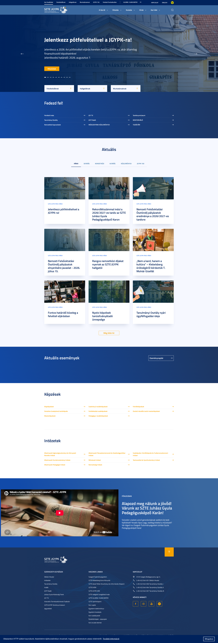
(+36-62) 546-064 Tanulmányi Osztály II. (150, 587)
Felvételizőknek (60, 2)
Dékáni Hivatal (49, 577)
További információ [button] (111, 639)
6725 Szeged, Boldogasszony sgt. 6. (148, 577)
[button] (22, 53)
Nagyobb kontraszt (172, 2)
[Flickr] (159, 604)
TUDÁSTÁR (136, 125)
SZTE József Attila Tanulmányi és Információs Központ (106, 584)
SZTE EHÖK (92, 587)
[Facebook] (135, 604)
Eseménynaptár (156, 358)
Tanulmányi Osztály (51, 120)
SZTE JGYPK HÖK (94, 591)
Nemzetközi (99, 163)
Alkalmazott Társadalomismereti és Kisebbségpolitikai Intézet (107, 454)
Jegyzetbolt (48, 608)
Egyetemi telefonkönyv (96, 608)
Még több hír (109, 332)
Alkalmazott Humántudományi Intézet (57, 460)
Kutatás (129, 10)
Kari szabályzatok (94, 615)
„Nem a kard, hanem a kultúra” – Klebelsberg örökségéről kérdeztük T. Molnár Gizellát (150, 266)
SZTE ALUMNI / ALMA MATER (98, 598)
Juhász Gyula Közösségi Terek (54, 594)
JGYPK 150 (96, 2)
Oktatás (115, 10)
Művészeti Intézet (95, 460)
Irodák (46, 587)
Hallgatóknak (72, 2)
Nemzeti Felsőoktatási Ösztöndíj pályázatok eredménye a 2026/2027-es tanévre (152, 214)
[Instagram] (143, 604)
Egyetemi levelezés (95, 612)
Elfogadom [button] (209, 639)
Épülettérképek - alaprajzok (98, 619)
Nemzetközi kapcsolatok (52, 125)
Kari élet (154, 10)
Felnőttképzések (138, 406)
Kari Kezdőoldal (48, 2)
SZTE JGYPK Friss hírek (55, 204)
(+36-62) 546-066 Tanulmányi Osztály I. (150, 584)
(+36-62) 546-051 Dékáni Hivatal (147, 580)
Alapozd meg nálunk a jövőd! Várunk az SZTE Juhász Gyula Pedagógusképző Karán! (147, 507)
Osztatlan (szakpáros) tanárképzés (56, 411)
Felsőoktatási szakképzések (98, 411)
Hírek (141, 10)
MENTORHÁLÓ (138, 120)
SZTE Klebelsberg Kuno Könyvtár (99, 580)
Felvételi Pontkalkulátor (110, 2)
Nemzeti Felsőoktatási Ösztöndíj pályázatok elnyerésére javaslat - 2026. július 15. (64, 266)
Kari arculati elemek (95, 623)
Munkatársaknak (85, 2)
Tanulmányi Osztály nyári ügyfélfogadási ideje (151, 314)
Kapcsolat (154, 3)
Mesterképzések (50, 416)
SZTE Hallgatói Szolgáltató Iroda (99, 594)
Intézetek (47, 580)
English (164, 3)
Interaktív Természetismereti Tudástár (57, 601)
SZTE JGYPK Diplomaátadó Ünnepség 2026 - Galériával (94, 40)
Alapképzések (49, 406)
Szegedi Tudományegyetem (98, 577)
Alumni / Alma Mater (130, 2)
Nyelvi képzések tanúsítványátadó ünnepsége (102, 316)
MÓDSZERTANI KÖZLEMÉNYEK (99, 125)
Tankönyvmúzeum (139, 115)
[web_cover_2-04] (153, 188)
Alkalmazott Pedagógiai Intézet (54, 465)
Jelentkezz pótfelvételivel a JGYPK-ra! (63, 211)
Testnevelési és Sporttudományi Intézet (146, 460)
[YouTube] (151, 604)
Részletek (52, 68)
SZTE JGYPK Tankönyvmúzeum (54, 605)
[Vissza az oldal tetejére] (169, 552)
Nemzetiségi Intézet (95, 465)
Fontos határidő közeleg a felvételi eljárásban (63, 314)
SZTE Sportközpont (95, 601)
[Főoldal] (61, 9)
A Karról (102, 10)
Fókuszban (127, 496)
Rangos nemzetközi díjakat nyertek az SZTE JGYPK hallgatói (108, 264)
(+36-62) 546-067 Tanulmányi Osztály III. (150, 591)
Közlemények (126, 163)
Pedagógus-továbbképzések (98, 416)
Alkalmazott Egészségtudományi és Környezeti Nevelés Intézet (60, 454)
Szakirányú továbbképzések (98, 406)
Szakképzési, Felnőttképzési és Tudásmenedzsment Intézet (150, 454)
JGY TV (91, 115)
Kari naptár (92, 605)
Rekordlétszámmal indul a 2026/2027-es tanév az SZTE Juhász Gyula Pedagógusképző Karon (109, 214)
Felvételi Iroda (49, 115)
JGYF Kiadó (92, 120)
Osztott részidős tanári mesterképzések (146, 411)
